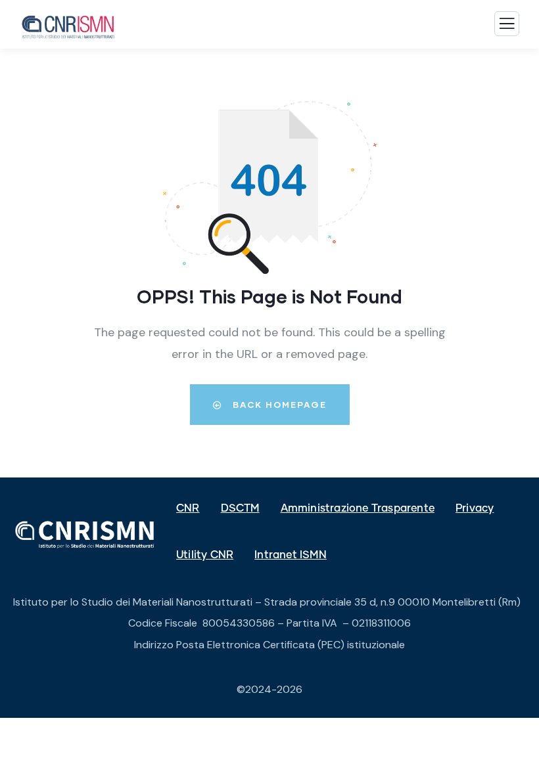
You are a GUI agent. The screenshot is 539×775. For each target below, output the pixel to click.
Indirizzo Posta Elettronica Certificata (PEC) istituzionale (269, 645)
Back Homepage (278, 404)
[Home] (85, 534)
